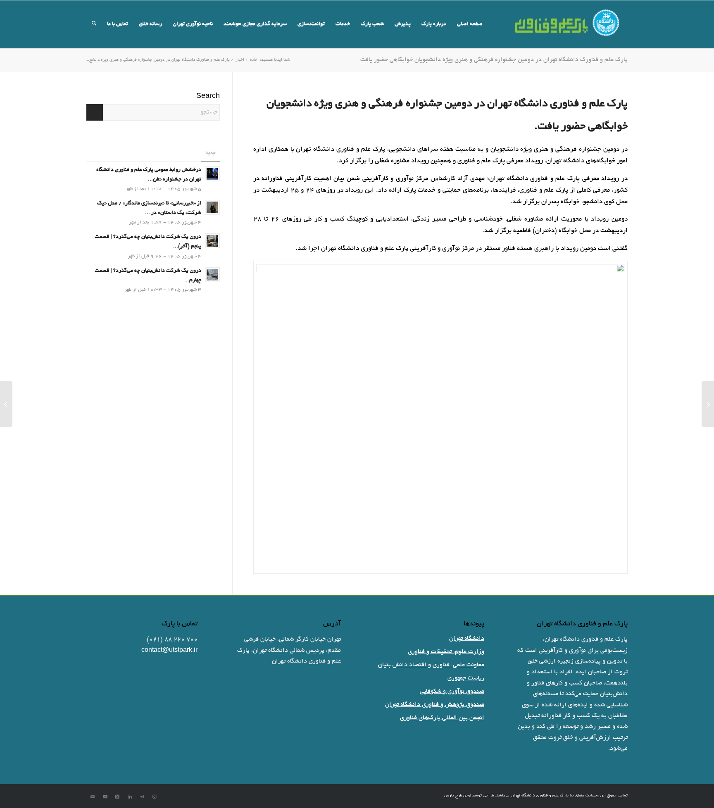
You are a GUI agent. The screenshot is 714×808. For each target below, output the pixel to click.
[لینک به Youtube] (105, 797)
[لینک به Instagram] (154, 797)
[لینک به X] (117, 797)
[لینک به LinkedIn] (130, 797)
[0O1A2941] (440, 417)
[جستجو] (94, 24)
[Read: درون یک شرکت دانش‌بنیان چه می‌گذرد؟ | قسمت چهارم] (212, 274)
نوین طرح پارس (457, 796)
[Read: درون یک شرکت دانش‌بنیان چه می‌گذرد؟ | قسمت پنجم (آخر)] (212, 240)
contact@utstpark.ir (169, 650)
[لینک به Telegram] (142, 797)
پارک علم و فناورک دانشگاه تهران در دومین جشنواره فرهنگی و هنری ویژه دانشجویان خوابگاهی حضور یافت (494, 60)
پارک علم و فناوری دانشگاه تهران (540, 796)
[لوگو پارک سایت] (568, 24)
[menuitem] (470, 24)
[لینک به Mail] (92, 797)
